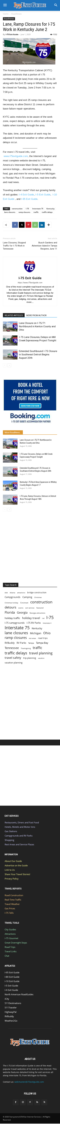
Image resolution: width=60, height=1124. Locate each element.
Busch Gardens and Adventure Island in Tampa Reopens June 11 (44, 245)
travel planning (41, 653)
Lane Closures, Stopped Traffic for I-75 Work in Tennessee (14, 245)
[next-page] (9, 365)
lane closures (9, 212)
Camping (27, 597)
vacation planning (13, 662)
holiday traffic (12, 618)
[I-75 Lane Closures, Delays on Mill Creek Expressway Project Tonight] (10, 340)
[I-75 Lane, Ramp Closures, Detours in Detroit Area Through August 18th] (10, 500)
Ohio (47, 632)
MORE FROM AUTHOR (36, 315)
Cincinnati (24, 602)
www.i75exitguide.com (16, 156)
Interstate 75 (37, 208)
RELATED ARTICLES (14, 315)
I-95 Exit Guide (29, 199)
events (20, 608)
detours (10, 607)
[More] (49, 225)
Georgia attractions (37, 613)
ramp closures (24, 212)
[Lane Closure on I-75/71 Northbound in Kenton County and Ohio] (10, 326)
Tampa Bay (42, 642)
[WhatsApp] (35, 225)
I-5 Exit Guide (42, 194)
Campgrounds (12, 597)
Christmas (38, 597)
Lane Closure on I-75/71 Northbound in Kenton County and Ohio (37, 326)
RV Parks (21, 642)
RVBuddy (10, 642)
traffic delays (47, 212)
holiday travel (31, 618)
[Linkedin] (42, 225)
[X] (22, 225)
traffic (36, 212)
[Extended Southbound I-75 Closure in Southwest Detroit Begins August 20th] (10, 354)
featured (39, 608)
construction (17, 208)
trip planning (29, 657)
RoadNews (16, 13)
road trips (43, 638)
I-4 (43, 618)
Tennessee (12, 647)
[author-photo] (30, 274)
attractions (21, 593)
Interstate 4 (47, 623)
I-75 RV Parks (34, 622)
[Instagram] (23, 1102)
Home (6, 13)
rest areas (32, 638)
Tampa (31, 643)
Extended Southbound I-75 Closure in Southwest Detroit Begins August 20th (38, 354)
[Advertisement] (30, 546)
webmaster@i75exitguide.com (29, 1081)
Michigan (35, 633)
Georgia (22, 612)
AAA (6, 593)
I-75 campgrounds (15, 622)
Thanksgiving (26, 648)
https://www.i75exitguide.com (30, 283)
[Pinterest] (28, 225)
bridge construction (36, 592)
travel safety (13, 657)
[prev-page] (5, 365)
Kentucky (50, 208)
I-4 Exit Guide (26, 194)
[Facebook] (15, 225)
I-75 (27, 208)
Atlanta (12, 593)
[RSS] (37, 1102)
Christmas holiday (11, 603)
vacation (41, 658)
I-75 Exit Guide (12, 34)
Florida (10, 612)
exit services (29, 608)
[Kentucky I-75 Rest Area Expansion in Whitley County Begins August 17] (10, 486)
